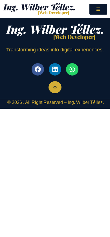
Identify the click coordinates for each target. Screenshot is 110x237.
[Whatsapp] (72, 69)
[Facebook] (38, 69)
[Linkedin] (55, 69)
